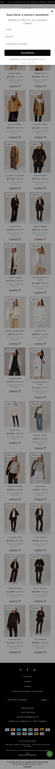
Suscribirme (27, 52)
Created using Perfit (27, 63)
